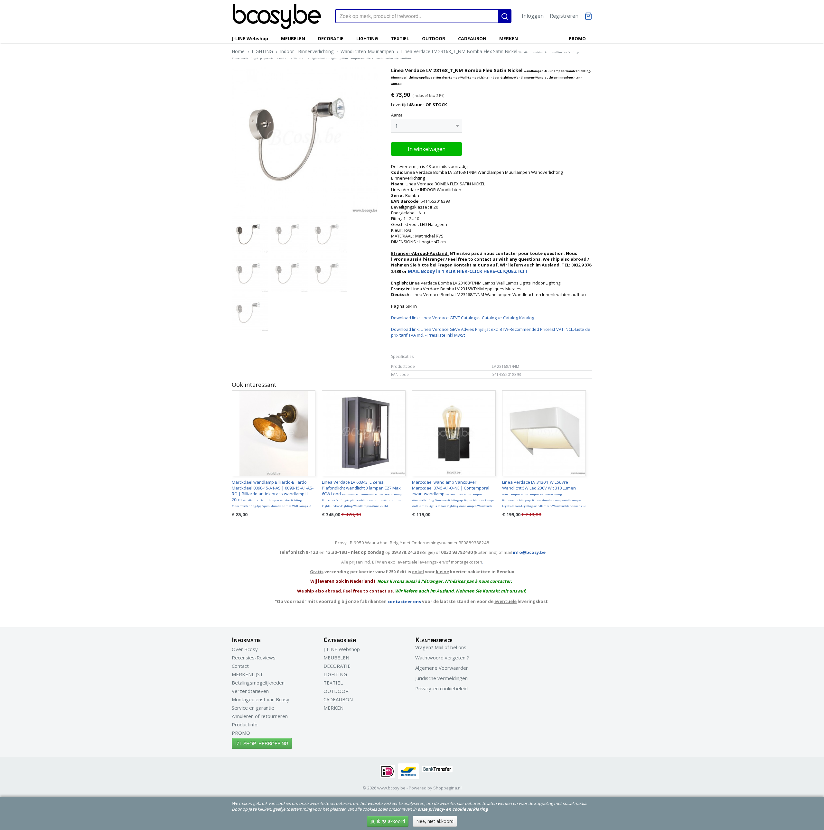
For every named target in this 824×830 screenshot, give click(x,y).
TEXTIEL (400, 38)
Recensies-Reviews (254, 657)
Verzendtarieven (250, 691)
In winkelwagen (426, 149)
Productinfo (245, 724)
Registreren (564, 15)
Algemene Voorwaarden (442, 668)
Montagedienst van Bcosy (260, 699)
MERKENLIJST (247, 674)
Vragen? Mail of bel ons (440, 647)
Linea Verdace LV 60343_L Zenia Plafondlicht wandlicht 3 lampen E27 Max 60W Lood (362, 493)
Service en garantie (253, 707)
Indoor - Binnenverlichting (306, 51)
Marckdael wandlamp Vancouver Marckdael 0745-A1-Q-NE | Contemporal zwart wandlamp (453, 493)
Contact (240, 666)
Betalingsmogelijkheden (258, 682)
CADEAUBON (472, 38)
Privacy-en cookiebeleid (441, 688)
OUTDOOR (433, 38)
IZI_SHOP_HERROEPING (261, 743)
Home (238, 51)
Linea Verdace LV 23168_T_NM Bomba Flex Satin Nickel (405, 54)
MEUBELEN (293, 38)
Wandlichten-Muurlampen (367, 51)
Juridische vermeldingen (441, 678)
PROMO (577, 38)
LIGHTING (367, 38)
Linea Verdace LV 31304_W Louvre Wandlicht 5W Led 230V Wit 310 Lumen (544, 493)
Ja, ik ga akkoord (387, 821)
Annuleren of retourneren (260, 716)
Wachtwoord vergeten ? (442, 657)
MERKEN (508, 38)
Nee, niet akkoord (435, 821)
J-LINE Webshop (250, 38)
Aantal (397, 115)
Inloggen (533, 15)
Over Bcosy (245, 649)
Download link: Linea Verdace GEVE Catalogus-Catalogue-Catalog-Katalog (462, 318)
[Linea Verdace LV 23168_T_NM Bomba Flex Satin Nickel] (305, 140)
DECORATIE (330, 38)
